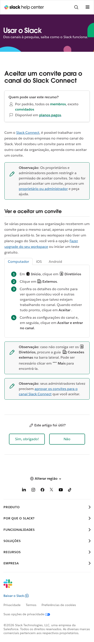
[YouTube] (61, 490)
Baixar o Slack (13, 596)
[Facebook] (42, 490)
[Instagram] (33, 490)
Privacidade (12, 605)
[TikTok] (70, 490)
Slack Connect (27, 132)
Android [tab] (55, 261)
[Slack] (43, 586)
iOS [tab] (39, 261)
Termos (31, 605)
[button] (27, 439)
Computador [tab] (18, 261)
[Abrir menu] (87, 7)
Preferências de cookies (59, 605)
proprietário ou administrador (43, 188)
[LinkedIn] (24, 490)
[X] (52, 490)
